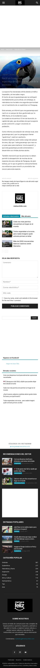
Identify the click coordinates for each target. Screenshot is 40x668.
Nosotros (18, 660)
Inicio (2, 49)
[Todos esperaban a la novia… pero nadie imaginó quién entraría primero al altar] (7, 233)
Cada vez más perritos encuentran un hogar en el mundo (23, 224)
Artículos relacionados (11, 216)
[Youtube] (25, 652)
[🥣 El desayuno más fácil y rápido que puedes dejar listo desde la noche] (7, 471)
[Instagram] (20, 652)
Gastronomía (18, 473)
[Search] (37, 3)
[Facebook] (14, 652)
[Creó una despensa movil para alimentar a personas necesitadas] (7, 461)
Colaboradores (27, 660)
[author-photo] (20, 203)
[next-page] (6, 251)
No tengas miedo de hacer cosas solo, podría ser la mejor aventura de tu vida (11, 183)
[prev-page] (3, 251)
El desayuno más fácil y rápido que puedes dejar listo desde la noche (19, 383)
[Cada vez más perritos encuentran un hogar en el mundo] (7, 224)
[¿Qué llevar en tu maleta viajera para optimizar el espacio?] (7, 529)
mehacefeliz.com (10, 88)
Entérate (17, 531)
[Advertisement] (20, 26)
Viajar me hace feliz (12, 364)
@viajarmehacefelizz (20, 446)
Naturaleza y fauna (19, 49)
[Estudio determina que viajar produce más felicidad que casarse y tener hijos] (7, 539)
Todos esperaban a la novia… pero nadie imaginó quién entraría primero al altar (24, 233)
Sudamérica (18, 551)
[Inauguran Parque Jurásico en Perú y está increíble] (7, 549)
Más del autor (26, 216)
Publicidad (11, 660)
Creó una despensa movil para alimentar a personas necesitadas (20, 376)
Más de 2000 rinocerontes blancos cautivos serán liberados (23, 243)
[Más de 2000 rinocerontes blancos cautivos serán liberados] (7, 243)
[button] (3, 3)
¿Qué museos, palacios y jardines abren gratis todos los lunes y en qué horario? (20, 395)
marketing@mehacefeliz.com (24, 639)
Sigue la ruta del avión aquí (29, 181)
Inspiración (9, 49)
